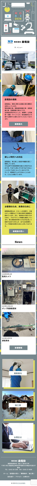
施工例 (31, 473)
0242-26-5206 (13, 469)
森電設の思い (18, 231)
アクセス (18, 477)
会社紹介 (10, 477)
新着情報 (18, 347)
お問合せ (26, 477)
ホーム (5, 473)
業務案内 (18, 124)
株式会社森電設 (20, 483)
